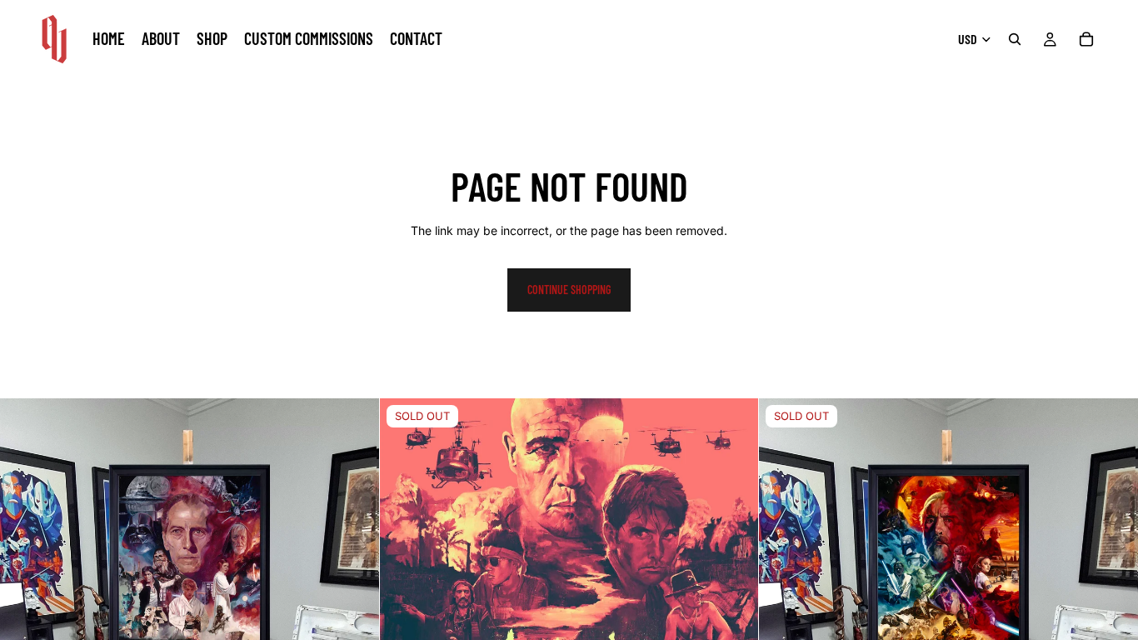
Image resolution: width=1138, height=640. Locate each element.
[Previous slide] (405, 588)
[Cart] (1086, 39)
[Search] (1014, 39)
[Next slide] (733, 588)
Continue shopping (569, 289)
